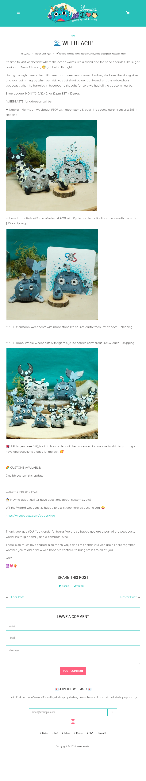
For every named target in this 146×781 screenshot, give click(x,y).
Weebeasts (83, 746)
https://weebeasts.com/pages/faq (30, 515)
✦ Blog (89, 733)
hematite (62, 53)
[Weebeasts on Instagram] (73, 722)
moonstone (85, 53)
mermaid (70, 53)
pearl (92, 53)
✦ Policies (66, 733)
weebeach (116, 53)
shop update (106, 53)
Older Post (17, 597)
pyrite (97, 53)
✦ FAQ (55, 733)
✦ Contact (44, 733)
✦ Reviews (78, 733)
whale (123, 53)
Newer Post (128, 597)
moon (77, 53)
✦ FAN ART (101, 733)
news (73, 35)
